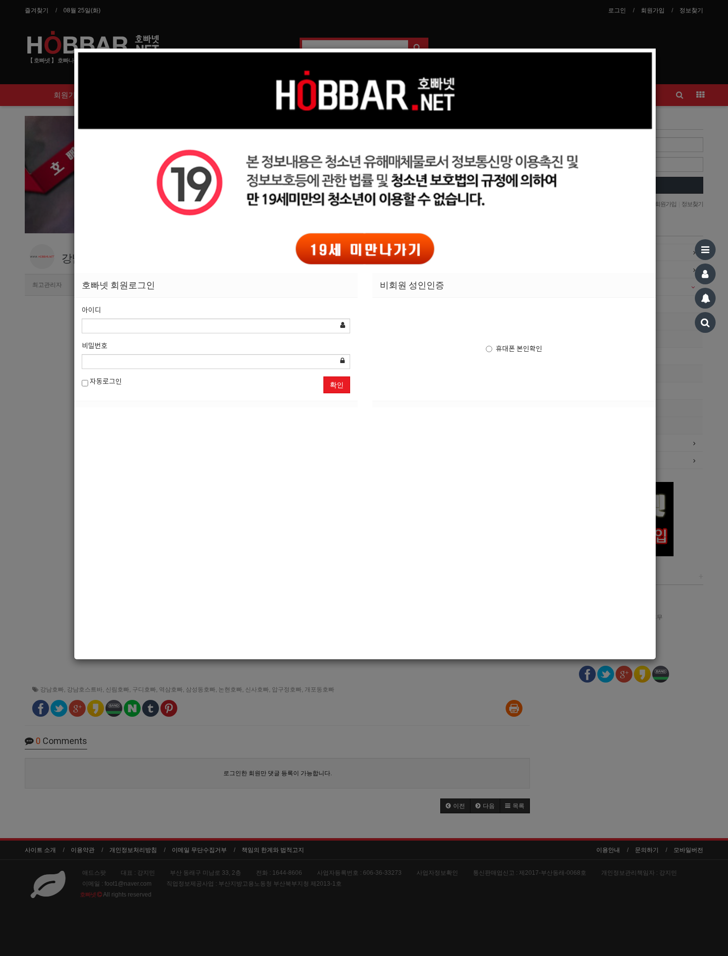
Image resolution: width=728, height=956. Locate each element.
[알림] (705, 298)
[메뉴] (705, 249)
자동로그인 (105, 382)
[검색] (705, 322)
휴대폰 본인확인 (519, 349)
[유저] (705, 274)
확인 (337, 385)
